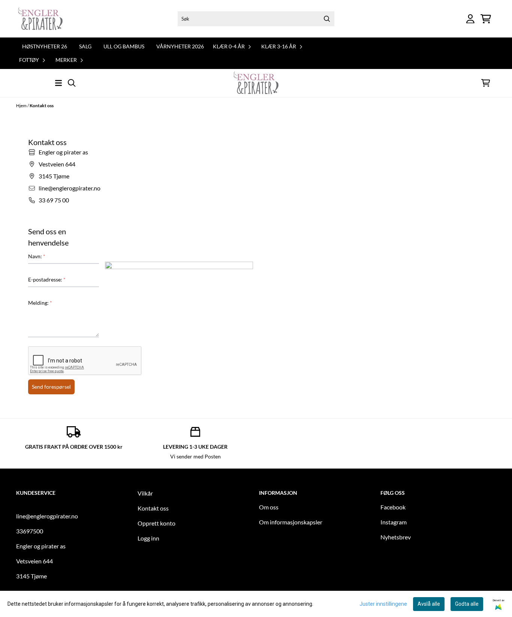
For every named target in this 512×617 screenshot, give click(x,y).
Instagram (393, 522)
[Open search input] (72, 83)
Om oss (268, 507)
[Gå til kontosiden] (470, 19)
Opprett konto (156, 523)
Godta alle (467, 604)
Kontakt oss (42, 105)
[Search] (326, 18)
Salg (85, 46)
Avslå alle (429, 604)
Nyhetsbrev (395, 537)
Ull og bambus (123, 46)
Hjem (21, 105)
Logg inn (148, 538)
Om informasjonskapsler (290, 522)
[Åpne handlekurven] (486, 19)
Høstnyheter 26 (44, 46)
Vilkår (145, 493)
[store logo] (40, 18)
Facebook (393, 507)
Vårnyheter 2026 (180, 46)
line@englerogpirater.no (47, 516)
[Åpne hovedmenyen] (58, 83)
